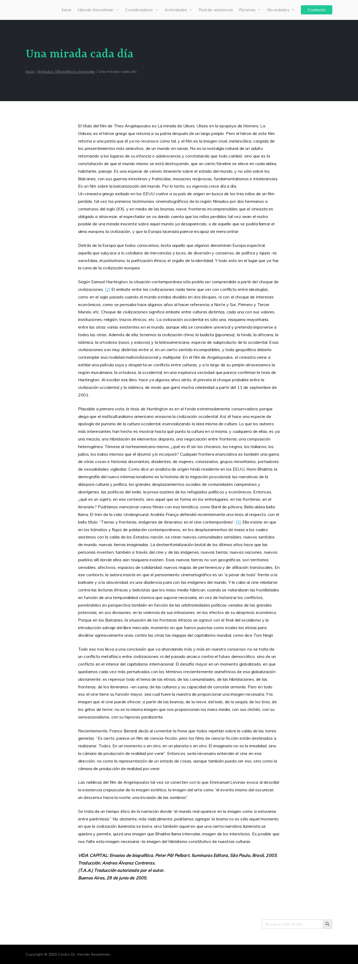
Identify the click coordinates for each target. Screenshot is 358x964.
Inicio (66, 9)
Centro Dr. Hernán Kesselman (84, 954)
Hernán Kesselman (96, 9)
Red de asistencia (216, 9)
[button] (116, 10)
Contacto (317, 9)
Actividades (176, 9)
